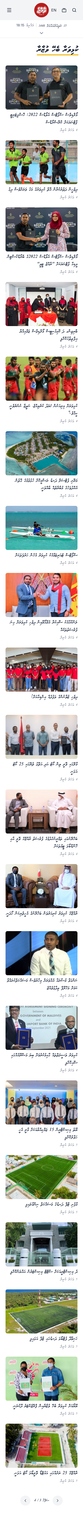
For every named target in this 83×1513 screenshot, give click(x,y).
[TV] (64, 10)
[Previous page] (58, 1501)
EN (53, 10)
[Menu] (9, 10)
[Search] (74, 10)
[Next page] (25, 1501)
